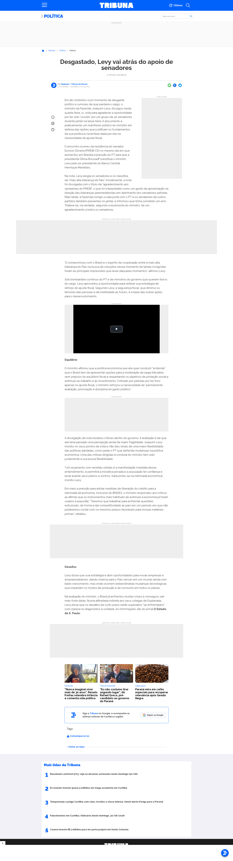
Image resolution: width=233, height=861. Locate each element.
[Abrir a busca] (188, 5)
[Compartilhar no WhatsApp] (169, 85)
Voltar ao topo (77, 747)
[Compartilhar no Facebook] (175, 85)
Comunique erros (79, 736)
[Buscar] (191, 16)
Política (53, 16)
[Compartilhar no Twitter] (180, 85)
